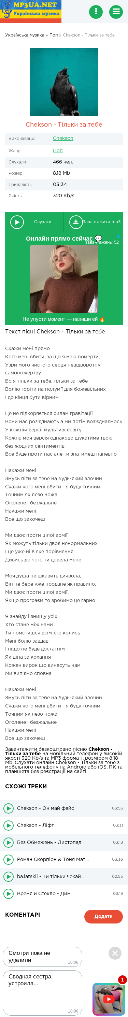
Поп (58, 151)
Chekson (63, 139)
